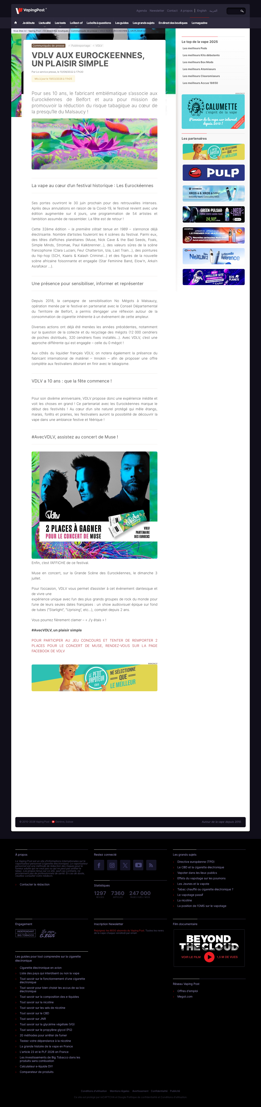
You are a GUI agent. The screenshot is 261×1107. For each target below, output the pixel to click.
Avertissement (140, 1091)
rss (151, 865)
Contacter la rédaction (35, 884)
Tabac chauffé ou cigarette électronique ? (205, 889)
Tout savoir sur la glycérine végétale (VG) (47, 1024)
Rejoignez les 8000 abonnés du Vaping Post (119, 930)
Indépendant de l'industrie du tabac (25, 933)
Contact (172, 10)
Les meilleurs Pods (195, 48)
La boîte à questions (99, 23)
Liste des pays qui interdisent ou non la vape (49, 973)
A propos (186, 10)
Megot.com (184, 996)
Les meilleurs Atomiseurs (199, 69)
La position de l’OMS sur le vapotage (201, 905)
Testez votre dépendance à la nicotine (45, 1040)
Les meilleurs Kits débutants (201, 55)
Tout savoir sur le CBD (34, 1013)
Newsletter (157, 10)
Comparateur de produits (36, 1072)
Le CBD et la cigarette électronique (200, 867)
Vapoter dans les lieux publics (197, 872)
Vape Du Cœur (47, 933)
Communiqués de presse (84, 30)
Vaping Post (48, 8)
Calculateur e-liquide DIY (36, 1066)
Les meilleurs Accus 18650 (200, 83)
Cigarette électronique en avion (41, 967)
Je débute (28, 23)
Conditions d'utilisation (94, 1091)
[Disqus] (94, 750)
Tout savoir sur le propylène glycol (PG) (46, 1029)
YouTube (138, 865)
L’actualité (45, 23)
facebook (99, 865)
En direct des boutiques (173, 23)
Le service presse (46, 71)
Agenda (141, 10)
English (202, 10)
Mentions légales (119, 1091)
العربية (213, 10)
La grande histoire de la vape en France (46, 1046)
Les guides (121, 23)
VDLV (99, 45)
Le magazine (199, 23)
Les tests (60, 23)
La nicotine (184, 900)
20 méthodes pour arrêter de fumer (43, 1035)
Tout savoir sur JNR (33, 1018)
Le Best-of (76, 23)
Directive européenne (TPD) (196, 861)
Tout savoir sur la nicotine (37, 1002)
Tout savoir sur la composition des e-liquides (49, 996)
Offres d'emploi (187, 991)
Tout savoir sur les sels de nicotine (42, 1007)
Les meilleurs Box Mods (198, 62)
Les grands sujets (143, 23)
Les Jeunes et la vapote (193, 883)
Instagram (112, 865)
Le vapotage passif (190, 894)
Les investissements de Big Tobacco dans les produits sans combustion (50, 1059)
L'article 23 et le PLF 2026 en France (44, 1051)
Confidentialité (159, 1091)
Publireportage (80, 45)
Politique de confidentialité (142, 1097)
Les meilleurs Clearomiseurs (201, 76)
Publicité (175, 1091)
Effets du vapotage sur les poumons (201, 878)
